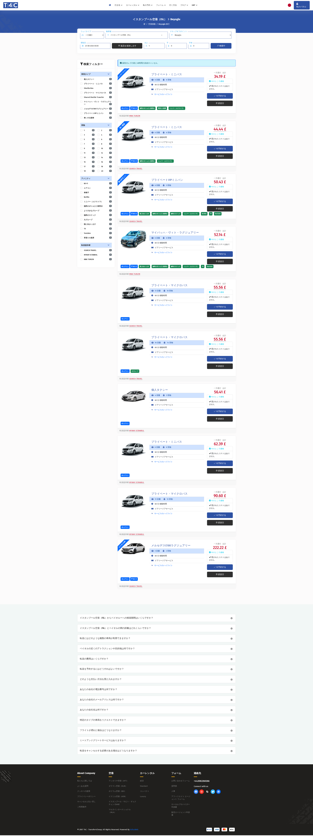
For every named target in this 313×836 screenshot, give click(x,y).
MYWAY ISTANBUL (97, 255)
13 (89, 157)
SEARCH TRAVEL (97, 250)
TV (97, 229)
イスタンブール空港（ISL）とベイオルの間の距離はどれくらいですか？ (115, 628)
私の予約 (147, 5)
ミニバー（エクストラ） (97, 202)
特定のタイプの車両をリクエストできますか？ (103, 720)
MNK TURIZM (97, 259)
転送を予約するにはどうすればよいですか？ (102, 669)
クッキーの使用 (83, 791)
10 (106, 148)
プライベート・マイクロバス (97, 93)
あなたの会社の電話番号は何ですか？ (98, 689)
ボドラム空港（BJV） (117, 791)
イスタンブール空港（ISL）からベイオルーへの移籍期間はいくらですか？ (116, 618)
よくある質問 (82, 786)
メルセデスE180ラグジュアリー (97, 109)
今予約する (221, 96)
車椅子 (97, 193)
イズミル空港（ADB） (118, 796)
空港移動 (152, 24)
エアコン (97, 188)
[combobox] (136, 35)
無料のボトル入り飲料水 (97, 206)
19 (89, 171)
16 (106, 162)
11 (89, 153)
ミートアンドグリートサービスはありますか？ (103, 740)
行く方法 (173, 5)
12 (106, 153)
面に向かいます (97, 224)
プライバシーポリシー (86, 796)
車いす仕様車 (97, 118)
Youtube (97, 233)
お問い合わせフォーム (180, 781)
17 (89, 167)
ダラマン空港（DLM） (118, 786)
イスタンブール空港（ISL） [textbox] (121, 35)
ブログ (183, 5)
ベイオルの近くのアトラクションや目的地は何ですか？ (107, 648)
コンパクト (144, 791)
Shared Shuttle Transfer (97, 97)
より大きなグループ (97, 211)
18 (106, 167)
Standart (144, 786)
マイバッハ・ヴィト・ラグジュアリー (97, 103)
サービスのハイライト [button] (163, 94)
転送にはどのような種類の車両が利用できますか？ (105, 638)
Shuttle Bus (97, 88)
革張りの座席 (97, 238)
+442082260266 (201, 781)
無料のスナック (97, 215)
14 (106, 157)
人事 (173, 791)
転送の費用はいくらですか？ (94, 659)
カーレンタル (132, 5)
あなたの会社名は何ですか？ (94, 709)
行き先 (118, 5)
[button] (96, 74)
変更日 (221, 103)
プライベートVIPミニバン (97, 113)
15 (89, 162)
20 (106, 171)
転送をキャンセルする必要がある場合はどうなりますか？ (108, 750)
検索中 (222, 46)
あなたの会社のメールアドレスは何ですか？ (102, 699)
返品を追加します (128, 46)
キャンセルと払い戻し (86, 801)
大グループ (97, 220)
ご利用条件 (81, 807)
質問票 (174, 786)
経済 (142, 781)
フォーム (160, 5)
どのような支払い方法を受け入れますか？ (101, 679)
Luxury (143, 796)
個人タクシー (97, 79)
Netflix (97, 197)
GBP (194, 5)
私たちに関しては (84, 781)
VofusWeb (134, 829)
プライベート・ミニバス (97, 84)
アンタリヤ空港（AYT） (118, 781)
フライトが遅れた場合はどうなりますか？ (101, 730)
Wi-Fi (97, 183)
